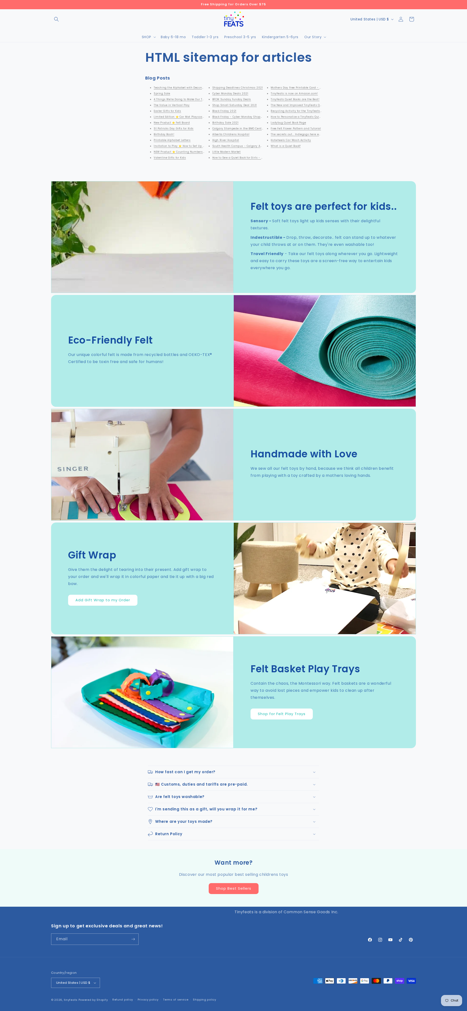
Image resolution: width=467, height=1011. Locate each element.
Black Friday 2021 (224, 111)
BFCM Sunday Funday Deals (231, 99)
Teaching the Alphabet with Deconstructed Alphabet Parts (195, 87)
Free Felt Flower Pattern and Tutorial (296, 128)
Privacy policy (148, 1000)
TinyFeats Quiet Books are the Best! (295, 99)
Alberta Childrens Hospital (231, 134)
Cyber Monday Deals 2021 (230, 93)
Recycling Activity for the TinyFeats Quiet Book (303, 111)
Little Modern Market (226, 152)
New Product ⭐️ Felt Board (172, 122)
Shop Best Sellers (233, 888)
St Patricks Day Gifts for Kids (174, 128)
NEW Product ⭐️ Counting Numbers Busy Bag (185, 152)
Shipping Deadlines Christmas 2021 (237, 87)
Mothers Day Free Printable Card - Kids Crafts (302, 87)
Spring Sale (162, 93)
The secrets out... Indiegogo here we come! (300, 134)
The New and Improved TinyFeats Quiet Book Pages (306, 105)
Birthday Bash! (164, 134)
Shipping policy (204, 1000)
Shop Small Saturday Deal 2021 (234, 105)
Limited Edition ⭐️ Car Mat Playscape (180, 117)
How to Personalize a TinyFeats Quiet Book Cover (304, 117)
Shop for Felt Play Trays (281, 713)
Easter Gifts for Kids (167, 111)
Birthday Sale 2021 (225, 122)
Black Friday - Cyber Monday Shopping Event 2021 (247, 117)
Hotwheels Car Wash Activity (291, 140)
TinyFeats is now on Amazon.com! (294, 93)
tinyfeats (71, 1000)
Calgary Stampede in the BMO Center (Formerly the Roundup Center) (260, 128)
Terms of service (175, 1000)
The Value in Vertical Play (172, 105)
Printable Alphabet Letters (172, 140)
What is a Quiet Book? (286, 146)
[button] (56, 19)
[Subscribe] (133, 939)
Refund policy (122, 1000)
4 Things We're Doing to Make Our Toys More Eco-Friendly (193, 99)
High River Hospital (225, 140)
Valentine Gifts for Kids (170, 158)
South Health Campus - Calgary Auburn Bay (243, 146)
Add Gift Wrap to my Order (102, 600)
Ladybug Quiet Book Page (288, 122)
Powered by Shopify (93, 1000)
